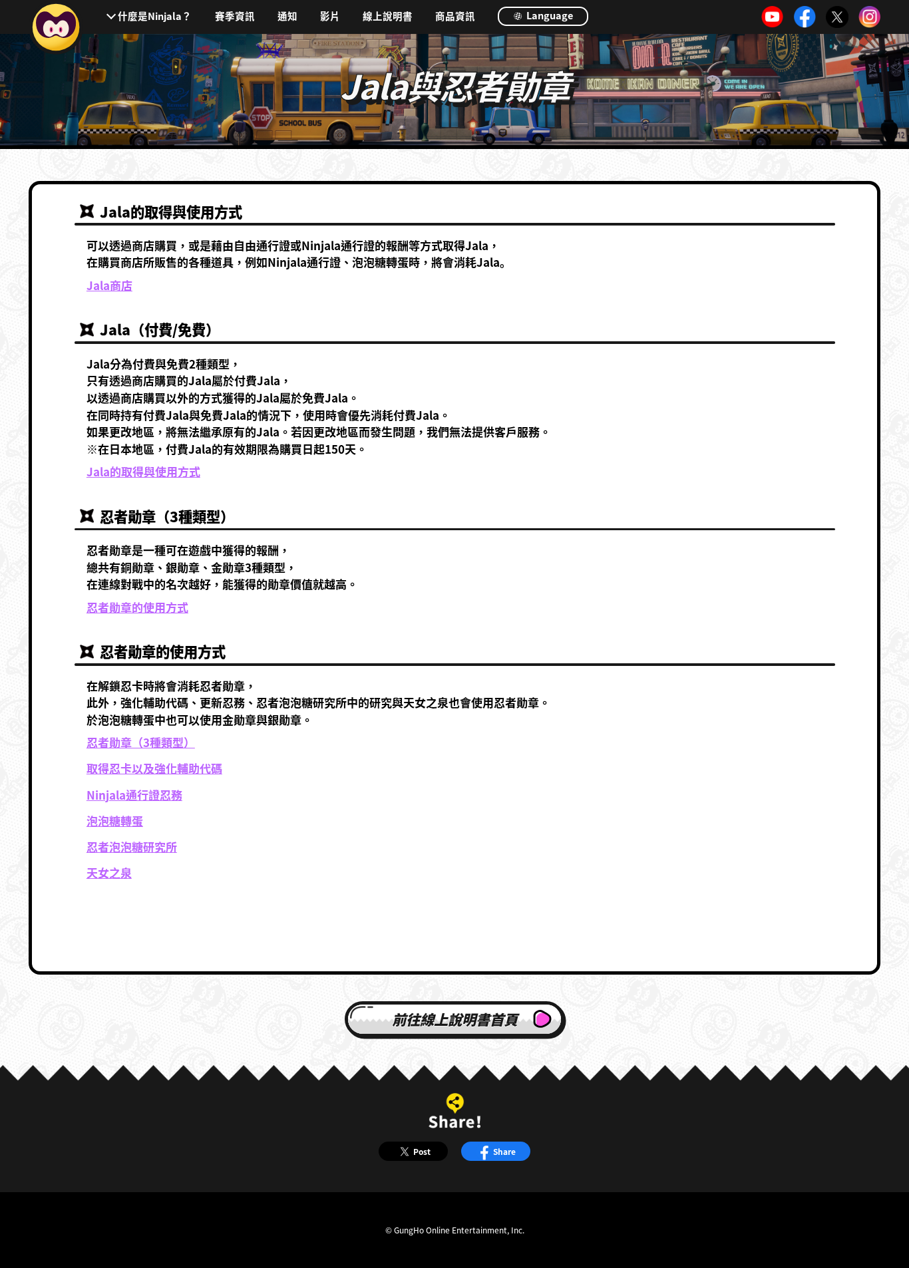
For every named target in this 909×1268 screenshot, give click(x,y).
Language (548, 15)
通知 (287, 16)
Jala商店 (109, 285)
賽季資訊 (235, 16)
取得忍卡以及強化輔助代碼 (154, 768)
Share (504, 1151)
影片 (330, 16)
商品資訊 (455, 16)
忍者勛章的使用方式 (137, 607)
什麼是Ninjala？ (155, 16)
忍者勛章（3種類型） (141, 742)
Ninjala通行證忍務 (134, 794)
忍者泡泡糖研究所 (132, 846)
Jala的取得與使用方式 (143, 471)
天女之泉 (109, 872)
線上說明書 (388, 16)
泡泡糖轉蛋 (115, 820)
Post (422, 1151)
